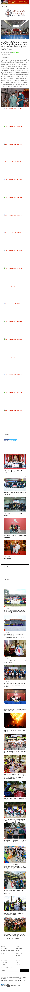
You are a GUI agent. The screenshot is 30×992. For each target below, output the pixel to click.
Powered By (13, 985)
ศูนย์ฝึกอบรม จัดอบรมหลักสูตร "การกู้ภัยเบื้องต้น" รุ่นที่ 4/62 (14, 731)
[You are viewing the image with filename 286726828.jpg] (16, 241)
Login (17, 946)
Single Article (4, 960)
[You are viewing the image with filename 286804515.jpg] (16, 312)
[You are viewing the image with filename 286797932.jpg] (16, 294)
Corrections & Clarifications (7, 950)
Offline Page (19, 953)
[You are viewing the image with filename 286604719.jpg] (16, 205)
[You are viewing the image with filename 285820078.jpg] (16, 152)
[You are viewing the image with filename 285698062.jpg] (16, 134)
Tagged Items (4, 962)
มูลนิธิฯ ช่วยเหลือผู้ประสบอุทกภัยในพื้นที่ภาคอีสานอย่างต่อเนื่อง (15, 799)
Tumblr (17, 962)
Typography (4, 964)
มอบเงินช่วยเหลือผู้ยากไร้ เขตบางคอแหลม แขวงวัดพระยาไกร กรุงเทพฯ (15, 661)
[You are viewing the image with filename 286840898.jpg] (16, 365)
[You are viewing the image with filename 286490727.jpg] (16, 188)
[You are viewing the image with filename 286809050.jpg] (16, 329)
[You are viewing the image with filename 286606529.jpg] (16, 223)
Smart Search (19, 952)
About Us (3, 946)
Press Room (3, 952)
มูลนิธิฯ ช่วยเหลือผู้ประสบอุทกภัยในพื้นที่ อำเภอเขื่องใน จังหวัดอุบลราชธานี (14, 913)
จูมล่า (2, 980)
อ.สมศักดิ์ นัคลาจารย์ (20, 978)
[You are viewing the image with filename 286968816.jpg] (16, 418)
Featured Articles (5, 959)
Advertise (3, 953)
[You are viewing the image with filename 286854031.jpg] (16, 383)
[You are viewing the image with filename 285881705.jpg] (16, 170)
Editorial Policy (4, 948)
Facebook (18, 960)
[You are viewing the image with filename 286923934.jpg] (16, 400)
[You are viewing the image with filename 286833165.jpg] (16, 347)
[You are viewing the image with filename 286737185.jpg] (16, 259)
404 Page (18, 955)
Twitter (18, 959)
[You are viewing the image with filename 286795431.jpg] (16, 276)
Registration (19, 948)
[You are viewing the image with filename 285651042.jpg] (16, 117)
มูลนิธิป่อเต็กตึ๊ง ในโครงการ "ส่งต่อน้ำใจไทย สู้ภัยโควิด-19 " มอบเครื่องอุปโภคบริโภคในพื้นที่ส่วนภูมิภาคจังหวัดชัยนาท (14, 45)
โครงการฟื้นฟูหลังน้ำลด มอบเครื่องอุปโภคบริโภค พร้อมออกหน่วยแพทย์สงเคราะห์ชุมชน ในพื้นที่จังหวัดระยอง (14, 685)
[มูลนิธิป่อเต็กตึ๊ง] (15, 13)
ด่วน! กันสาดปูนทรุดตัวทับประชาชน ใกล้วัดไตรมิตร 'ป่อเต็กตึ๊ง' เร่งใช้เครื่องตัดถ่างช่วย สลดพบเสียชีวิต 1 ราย (15, 892)
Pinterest (18, 964)
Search (17, 950)
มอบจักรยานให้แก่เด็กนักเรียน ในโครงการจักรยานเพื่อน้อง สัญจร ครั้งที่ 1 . (15, 752)
